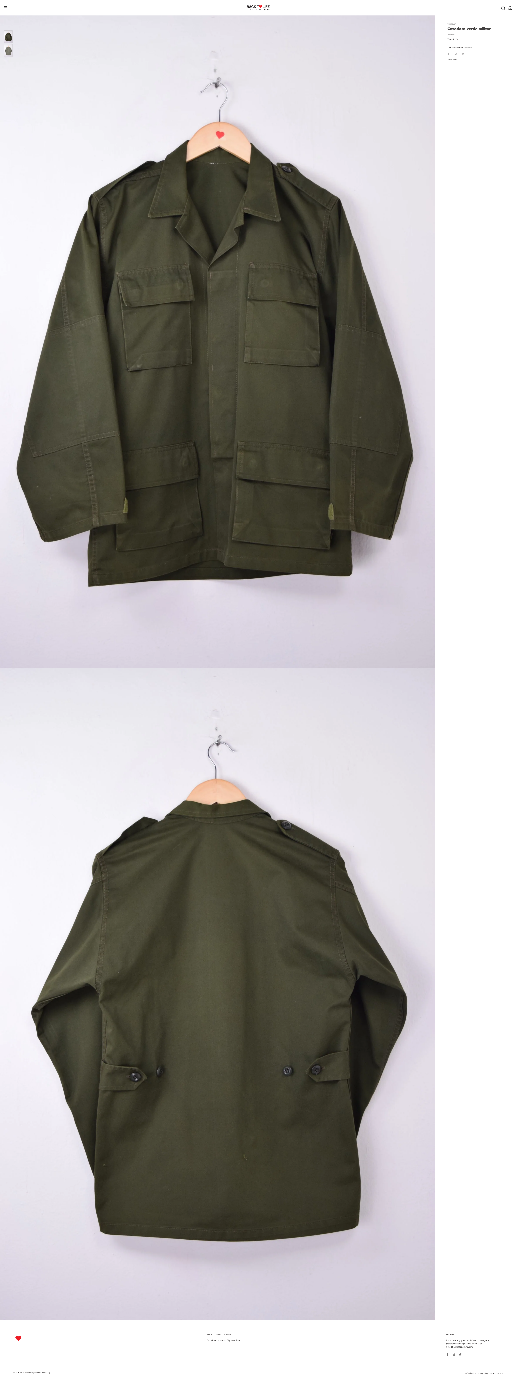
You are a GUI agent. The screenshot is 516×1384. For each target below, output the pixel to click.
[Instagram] (482, 1374)
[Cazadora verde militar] (8, 36)
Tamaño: (451, 39)
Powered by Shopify (42, 1372)
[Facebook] (477, 1374)
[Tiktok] (487, 1374)
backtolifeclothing (27, 1372)
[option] (8, 37)
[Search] (503, 8)
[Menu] (6, 8)
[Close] (509, 1355)
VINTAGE (451, 24)
